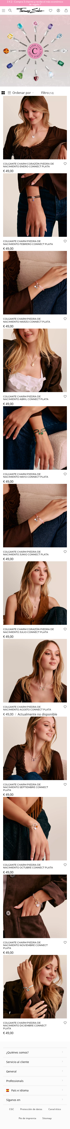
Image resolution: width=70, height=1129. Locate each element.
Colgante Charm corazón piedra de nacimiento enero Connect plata (28, 165)
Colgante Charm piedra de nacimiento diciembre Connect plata (24, 1025)
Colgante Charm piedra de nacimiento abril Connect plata (25, 398)
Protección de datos (31, 1109)
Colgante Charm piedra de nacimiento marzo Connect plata (26, 320)
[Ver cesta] (66, 10)
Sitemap (47, 1118)
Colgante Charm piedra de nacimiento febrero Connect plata (28, 242)
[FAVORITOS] (50, 10)
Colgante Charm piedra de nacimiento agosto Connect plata (27, 708)
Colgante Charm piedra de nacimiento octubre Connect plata (28, 866)
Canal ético (54, 1109)
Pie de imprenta (27, 1118)
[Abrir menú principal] (3, 10)
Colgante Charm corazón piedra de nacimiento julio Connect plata (28, 630)
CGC (11, 1109)
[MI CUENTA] (58, 10)
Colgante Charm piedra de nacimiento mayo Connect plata (25, 475)
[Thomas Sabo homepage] (10, 10)
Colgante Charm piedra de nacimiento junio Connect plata (26, 553)
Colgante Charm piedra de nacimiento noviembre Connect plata (25, 945)
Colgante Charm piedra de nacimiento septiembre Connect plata (25, 787)
